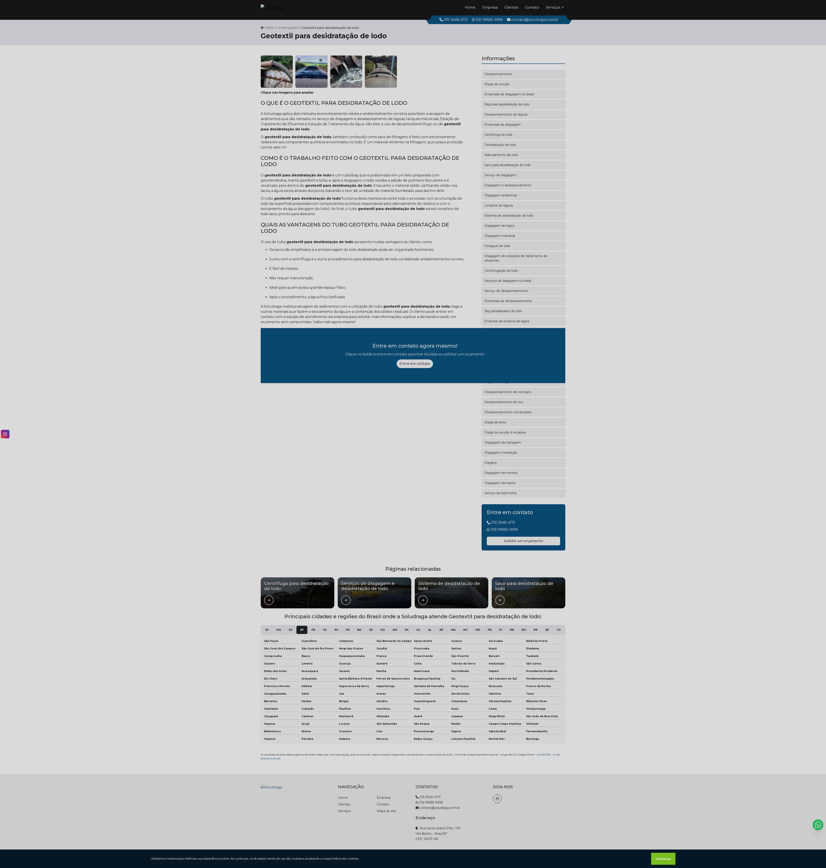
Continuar (663, 858)
